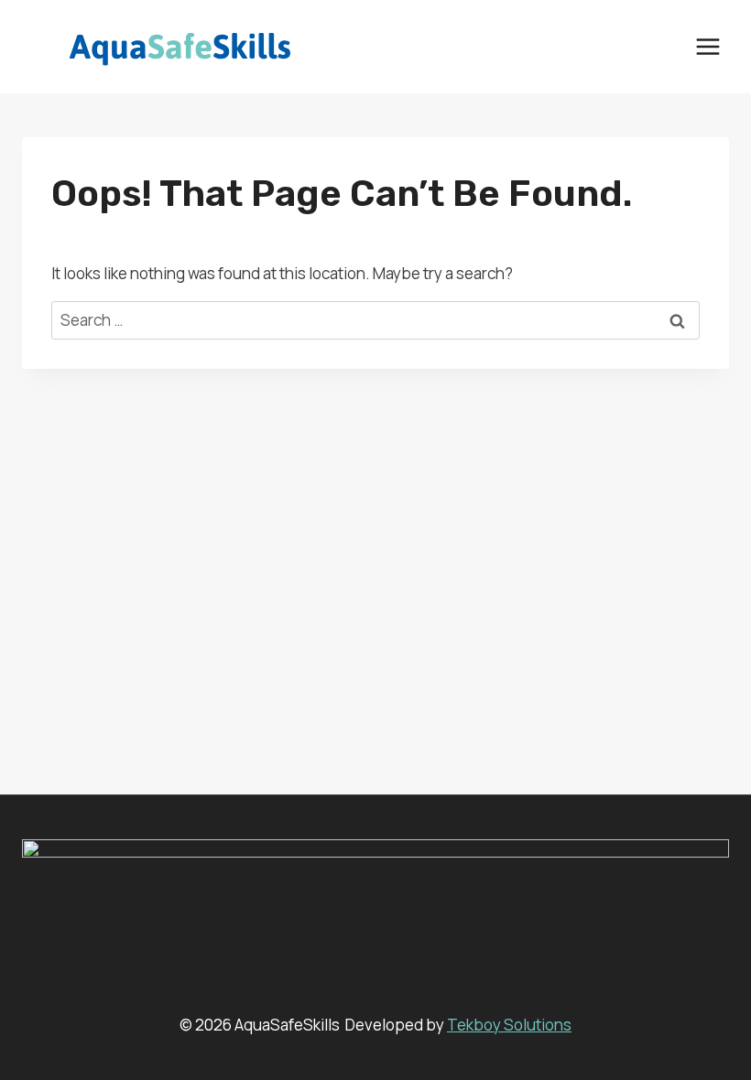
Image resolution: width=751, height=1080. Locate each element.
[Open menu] (707, 46)
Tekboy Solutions (509, 1024)
